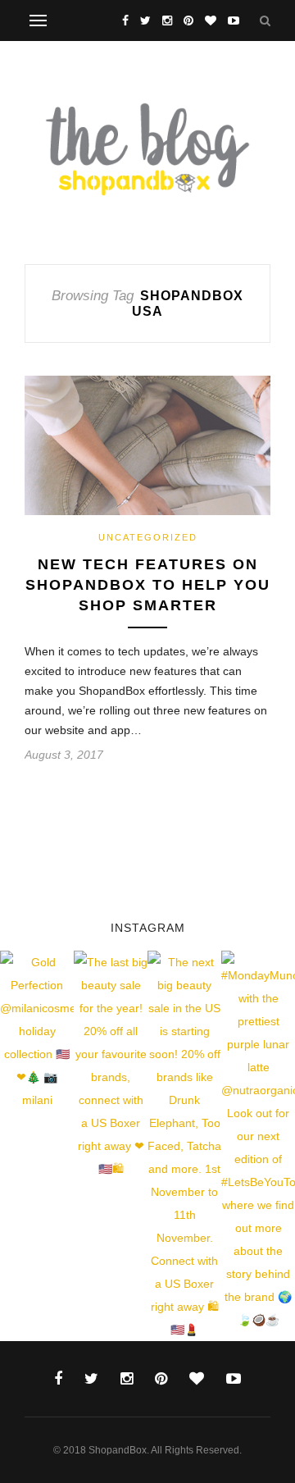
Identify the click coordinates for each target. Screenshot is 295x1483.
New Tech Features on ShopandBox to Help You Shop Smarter (147, 585)
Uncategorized (147, 537)
